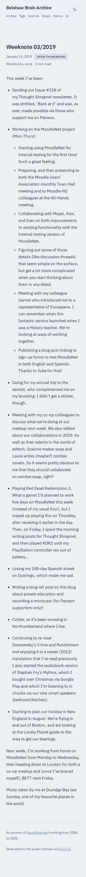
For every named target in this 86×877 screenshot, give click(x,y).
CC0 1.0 (64, 849)
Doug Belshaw (37, 832)
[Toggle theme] (75, 9)
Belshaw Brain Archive (29, 7)
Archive (11, 16)
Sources (33, 16)
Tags (22, 16)
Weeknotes (14, 64)
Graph (46, 16)
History (58, 16)
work (28, 64)
